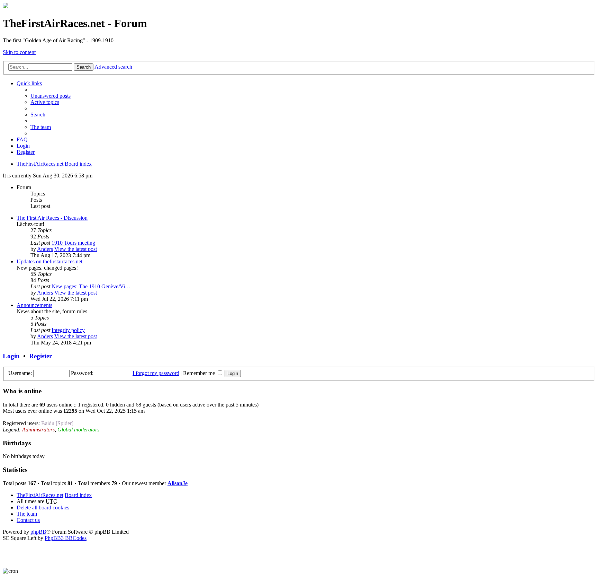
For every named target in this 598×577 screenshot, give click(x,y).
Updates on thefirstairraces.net (49, 261)
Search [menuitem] (37, 114)
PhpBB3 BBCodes (66, 538)
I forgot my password (156, 373)
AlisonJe (177, 483)
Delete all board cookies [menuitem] (43, 507)
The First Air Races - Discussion (52, 218)
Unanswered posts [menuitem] (50, 96)
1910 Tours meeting (73, 243)
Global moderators (78, 429)
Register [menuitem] (26, 152)
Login (11, 356)
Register (40, 356)
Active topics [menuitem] (44, 102)
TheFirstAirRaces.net (40, 495)
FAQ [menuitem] (22, 139)
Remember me (199, 373)
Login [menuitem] (23, 146)
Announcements (34, 305)
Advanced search (113, 67)
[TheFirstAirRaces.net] (5, 6)
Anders (45, 249)
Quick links (29, 83)
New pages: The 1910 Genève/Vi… (91, 286)
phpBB (38, 532)
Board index (78, 495)
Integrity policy (68, 330)
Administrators (38, 429)
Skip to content (19, 52)
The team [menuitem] (40, 127)
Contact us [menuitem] (28, 520)
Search (83, 67)
